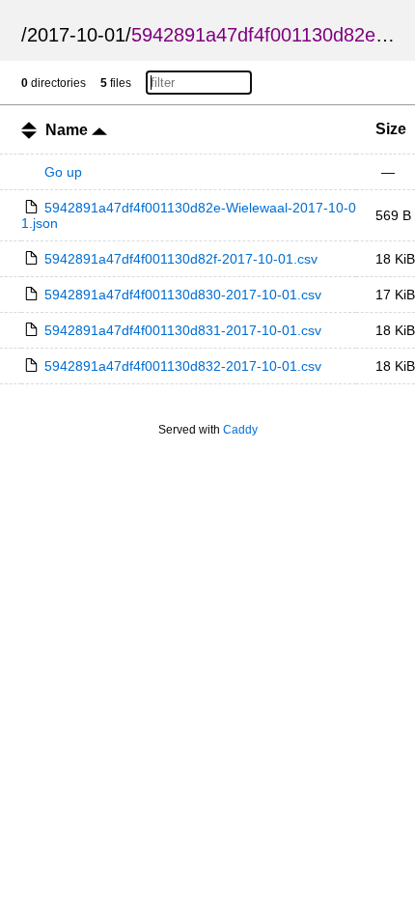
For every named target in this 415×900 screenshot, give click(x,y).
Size (390, 129)
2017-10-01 (76, 34)
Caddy (240, 429)
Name (68, 130)
